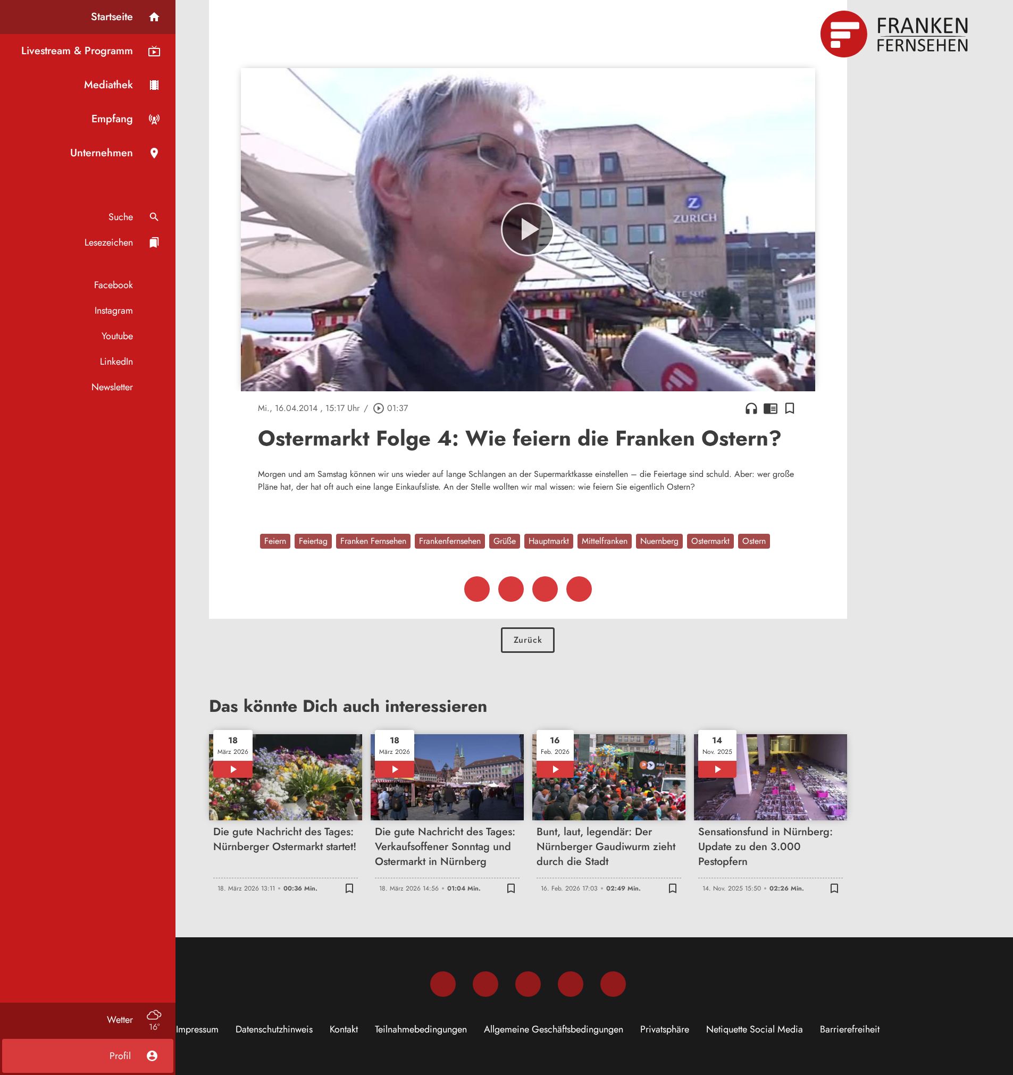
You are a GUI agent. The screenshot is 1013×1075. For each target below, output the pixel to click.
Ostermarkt (710, 541)
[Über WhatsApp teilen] (545, 589)
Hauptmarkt (549, 541)
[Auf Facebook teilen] (477, 589)
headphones (751, 408)
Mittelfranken (604, 541)
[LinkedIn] (570, 984)
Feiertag (313, 541)
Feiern (275, 541)
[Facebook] (443, 984)
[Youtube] (528, 984)
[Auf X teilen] (511, 589)
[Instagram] (485, 984)
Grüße (504, 541)
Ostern (754, 541)
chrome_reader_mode (770, 408)
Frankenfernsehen (450, 541)
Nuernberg (659, 541)
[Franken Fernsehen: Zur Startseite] (895, 34)
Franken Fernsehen (373, 541)
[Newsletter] (613, 984)
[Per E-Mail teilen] (579, 589)
